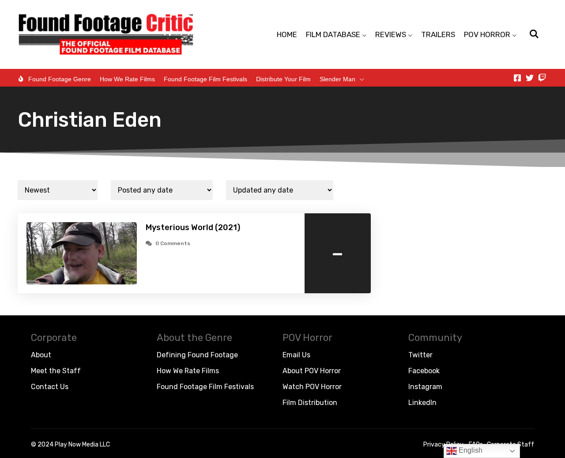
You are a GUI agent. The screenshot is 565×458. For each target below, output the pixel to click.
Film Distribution (309, 402)
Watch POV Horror (312, 386)
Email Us (296, 355)
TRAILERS (438, 34)
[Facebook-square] (517, 78)
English (469, 450)
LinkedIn (422, 402)
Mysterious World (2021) (193, 227)
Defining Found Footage (197, 355)
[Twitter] (530, 78)
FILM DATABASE (333, 34)
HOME (287, 34)
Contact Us (49, 386)
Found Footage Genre (59, 79)
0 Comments (172, 243)
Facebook (424, 371)
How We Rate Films (127, 79)
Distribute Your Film (283, 79)
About (41, 355)
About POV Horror (311, 371)
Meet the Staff (56, 371)
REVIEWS (390, 34)
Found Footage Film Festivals (205, 79)
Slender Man (337, 79)
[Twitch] (542, 78)
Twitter (420, 355)
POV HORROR (487, 34)
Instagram (425, 386)
